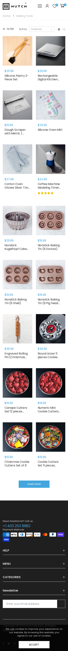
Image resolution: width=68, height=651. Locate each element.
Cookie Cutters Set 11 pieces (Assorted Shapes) (48, 467)
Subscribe (61, 604)
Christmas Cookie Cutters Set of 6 (17, 463)
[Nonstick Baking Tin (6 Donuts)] (50, 220)
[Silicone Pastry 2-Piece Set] (17, 51)
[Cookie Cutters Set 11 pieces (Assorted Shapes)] (50, 437)
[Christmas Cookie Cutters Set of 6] (17, 437)
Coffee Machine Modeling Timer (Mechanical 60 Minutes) (49, 189)
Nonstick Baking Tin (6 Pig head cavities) (49, 303)
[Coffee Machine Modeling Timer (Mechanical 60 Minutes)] (50, 159)
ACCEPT (34, 644)
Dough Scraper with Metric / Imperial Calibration (15, 135)
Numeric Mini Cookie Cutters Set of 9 (48, 411)
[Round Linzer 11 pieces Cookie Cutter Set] (50, 329)
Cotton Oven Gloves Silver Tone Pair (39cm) (17, 187)
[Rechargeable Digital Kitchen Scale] (50, 51)
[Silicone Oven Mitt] (50, 105)
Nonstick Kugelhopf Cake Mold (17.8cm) (16, 249)
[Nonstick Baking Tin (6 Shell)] (17, 274)
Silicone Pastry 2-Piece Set (17, 77)
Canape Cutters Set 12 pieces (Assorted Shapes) (16, 413)
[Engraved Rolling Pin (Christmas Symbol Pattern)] (17, 329)
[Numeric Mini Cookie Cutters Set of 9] (50, 383)
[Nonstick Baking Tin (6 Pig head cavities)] (50, 274)
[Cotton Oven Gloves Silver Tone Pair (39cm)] (17, 159)
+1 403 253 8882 (16, 525)
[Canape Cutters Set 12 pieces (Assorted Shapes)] (17, 383)
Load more (34, 484)
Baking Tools (25, 16)
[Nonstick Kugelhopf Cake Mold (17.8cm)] (17, 220)
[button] (46, 193)
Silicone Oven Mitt (50, 130)
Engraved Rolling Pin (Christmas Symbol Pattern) (16, 357)
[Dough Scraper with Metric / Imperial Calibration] (17, 105)
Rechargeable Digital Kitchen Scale (48, 79)
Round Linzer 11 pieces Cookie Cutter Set (48, 357)
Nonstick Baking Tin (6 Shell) (16, 301)
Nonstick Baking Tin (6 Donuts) (49, 247)
